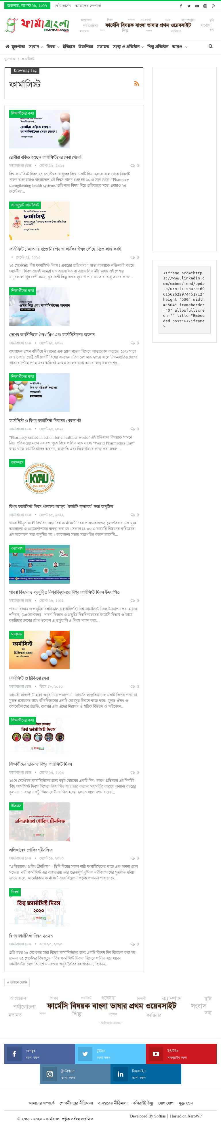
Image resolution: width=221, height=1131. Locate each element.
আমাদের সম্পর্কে (88, 6)
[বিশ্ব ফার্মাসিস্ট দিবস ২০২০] (39, 907)
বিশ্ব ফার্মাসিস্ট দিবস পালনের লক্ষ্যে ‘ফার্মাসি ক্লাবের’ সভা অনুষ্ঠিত (61, 506)
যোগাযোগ (166, 1103)
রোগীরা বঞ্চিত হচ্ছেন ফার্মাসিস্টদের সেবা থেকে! (45, 157)
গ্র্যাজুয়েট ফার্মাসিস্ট (25, 205)
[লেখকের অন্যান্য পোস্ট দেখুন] (12, 257)
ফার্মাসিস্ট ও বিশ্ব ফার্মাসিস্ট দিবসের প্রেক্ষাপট (45, 420)
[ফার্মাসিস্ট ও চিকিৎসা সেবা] (39, 650)
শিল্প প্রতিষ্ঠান (157, 47)
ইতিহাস (69, 47)
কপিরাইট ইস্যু (143, 1103)
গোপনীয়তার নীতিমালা (76, 1103)
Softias (159, 1116)
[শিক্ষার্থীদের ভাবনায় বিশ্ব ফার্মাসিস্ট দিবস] (39, 736)
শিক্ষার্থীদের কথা (22, 113)
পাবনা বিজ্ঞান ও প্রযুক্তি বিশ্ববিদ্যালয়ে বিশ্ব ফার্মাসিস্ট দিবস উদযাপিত (64, 592)
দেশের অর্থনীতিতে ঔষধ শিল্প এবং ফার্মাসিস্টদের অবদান (52, 334)
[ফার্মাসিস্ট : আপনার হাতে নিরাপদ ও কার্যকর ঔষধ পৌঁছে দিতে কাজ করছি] (39, 221)
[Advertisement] (185, 159)
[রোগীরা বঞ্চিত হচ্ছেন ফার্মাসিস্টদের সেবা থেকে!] (39, 129)
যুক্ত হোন (186, 1103)
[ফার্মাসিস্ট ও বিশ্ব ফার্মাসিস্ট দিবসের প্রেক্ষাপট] (39, 392)
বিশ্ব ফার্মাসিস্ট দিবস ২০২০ (31, 936)
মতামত (103, 47)
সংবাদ (34, 47)
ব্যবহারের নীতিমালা (112, 1103)
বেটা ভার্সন (63, 6)
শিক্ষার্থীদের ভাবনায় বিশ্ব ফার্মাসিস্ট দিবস (40, 764)
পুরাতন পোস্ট (18, 982)
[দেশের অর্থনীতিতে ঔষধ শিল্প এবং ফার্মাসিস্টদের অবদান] (39, 306)
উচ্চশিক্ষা (86, 47)
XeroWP (195, 1116)
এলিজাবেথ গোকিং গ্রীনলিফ (30, 850)
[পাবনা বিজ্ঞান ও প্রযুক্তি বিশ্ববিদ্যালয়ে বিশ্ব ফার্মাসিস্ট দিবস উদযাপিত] (39, 564)
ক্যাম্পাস (17, 463)
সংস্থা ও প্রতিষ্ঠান (126, 47)
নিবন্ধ (51, 47)
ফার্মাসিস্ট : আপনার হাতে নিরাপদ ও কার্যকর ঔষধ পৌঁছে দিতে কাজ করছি (65, 249)
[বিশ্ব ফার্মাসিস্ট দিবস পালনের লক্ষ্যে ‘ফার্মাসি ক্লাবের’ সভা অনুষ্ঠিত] (39, 478)
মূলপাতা (18, 47)
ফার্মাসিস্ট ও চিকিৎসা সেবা (29, 678)
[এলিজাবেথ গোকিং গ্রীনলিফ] (39, 821)
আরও (177, 47)
